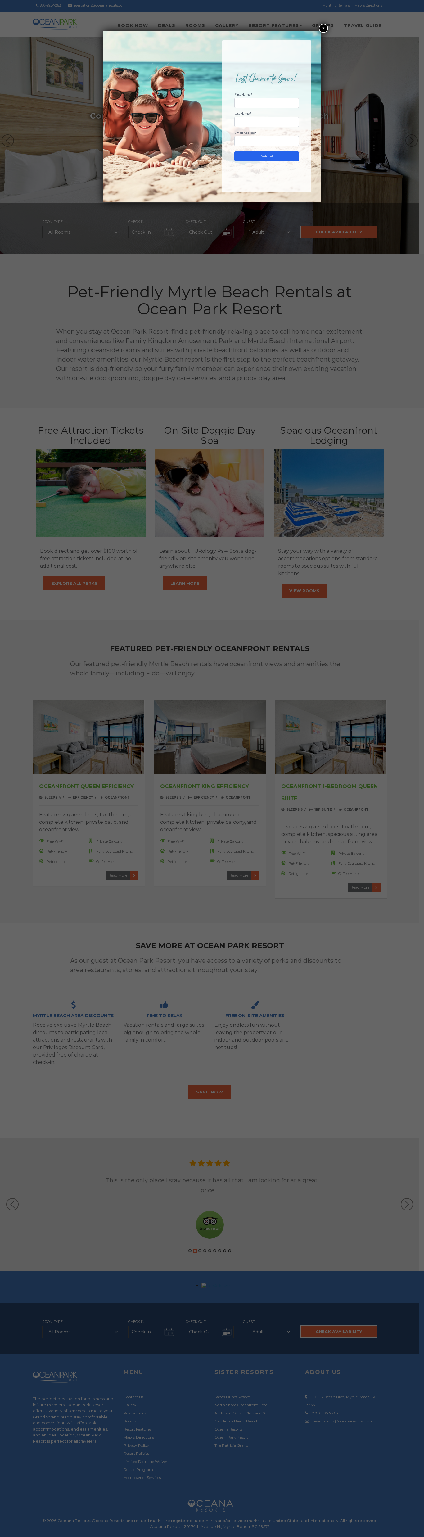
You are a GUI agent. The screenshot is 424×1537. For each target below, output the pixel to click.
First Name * (243, 94)
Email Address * (245, 132)
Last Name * (242, 113)
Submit (266, 156)
